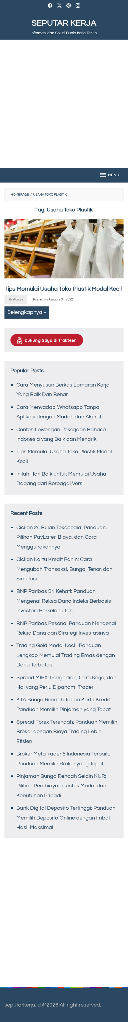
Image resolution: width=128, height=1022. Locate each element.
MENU (113, 175)
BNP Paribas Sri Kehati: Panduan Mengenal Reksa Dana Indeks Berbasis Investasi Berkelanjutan (63, 600)
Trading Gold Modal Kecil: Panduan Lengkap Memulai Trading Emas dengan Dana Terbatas (65, 655)
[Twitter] (59, 6)
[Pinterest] (68, 6)
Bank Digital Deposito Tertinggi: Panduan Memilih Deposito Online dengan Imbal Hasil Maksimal (65, 817)
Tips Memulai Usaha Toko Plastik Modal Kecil (63, 289)
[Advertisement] (64, 104)
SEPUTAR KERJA (64, 23)
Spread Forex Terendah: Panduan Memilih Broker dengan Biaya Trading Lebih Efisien (66, 731)
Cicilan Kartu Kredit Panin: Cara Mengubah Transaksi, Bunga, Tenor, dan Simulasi (64, 569)
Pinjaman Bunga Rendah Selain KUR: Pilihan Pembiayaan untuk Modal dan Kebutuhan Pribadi (61, 785)
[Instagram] (77, 6)
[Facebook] (50, 6)
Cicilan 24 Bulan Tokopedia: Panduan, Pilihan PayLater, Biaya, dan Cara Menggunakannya (61, 537)
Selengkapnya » (26, 312)
